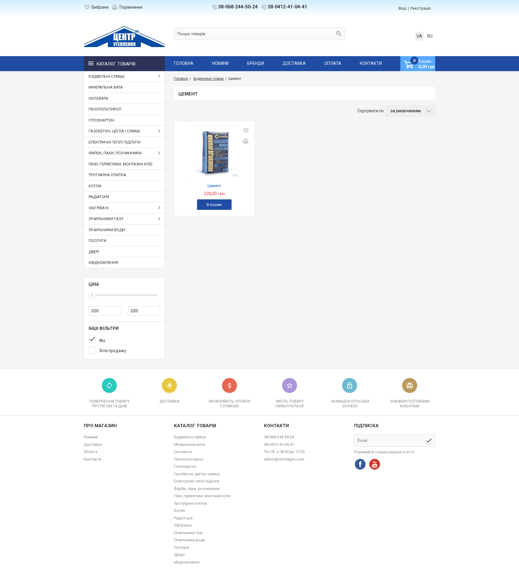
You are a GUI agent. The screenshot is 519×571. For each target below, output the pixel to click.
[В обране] (245, 130)
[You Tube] (375, 464)
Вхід (402, 8)
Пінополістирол (105, 109)
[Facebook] (360, 464)
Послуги (97, 240)
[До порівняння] (245, 141)
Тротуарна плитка (107, 175)
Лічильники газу (188, 532)
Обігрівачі (183, 525)
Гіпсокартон (101, 120)
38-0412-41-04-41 (287, 7)
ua (419, 36)
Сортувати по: (371, 110)
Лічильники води (107, 230)
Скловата (98, 98)
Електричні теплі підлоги (114, 142)
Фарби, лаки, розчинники (197, 488)
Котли (95, 186)
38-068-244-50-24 (238, 7)
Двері (94, 251)
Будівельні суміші (190, 437)
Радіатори (99, 197)
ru (429, 36)
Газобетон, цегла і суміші (197, 474)
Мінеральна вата (106, 87)
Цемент (214, 185)
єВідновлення (103, 262)
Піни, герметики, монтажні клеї (120, 164)
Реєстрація (421, 8)
